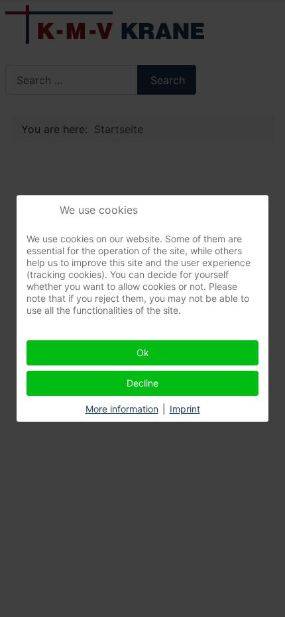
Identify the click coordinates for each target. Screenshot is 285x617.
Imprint (185, 408)
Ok (143, 352)
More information (122, 408)
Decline (142, 383)
